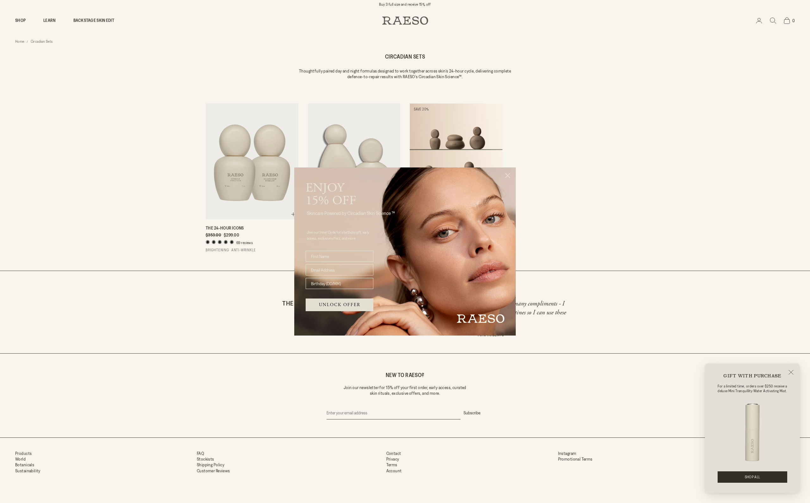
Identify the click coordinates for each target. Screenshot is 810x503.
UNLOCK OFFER (339, 305)
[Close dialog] (507, 175)
